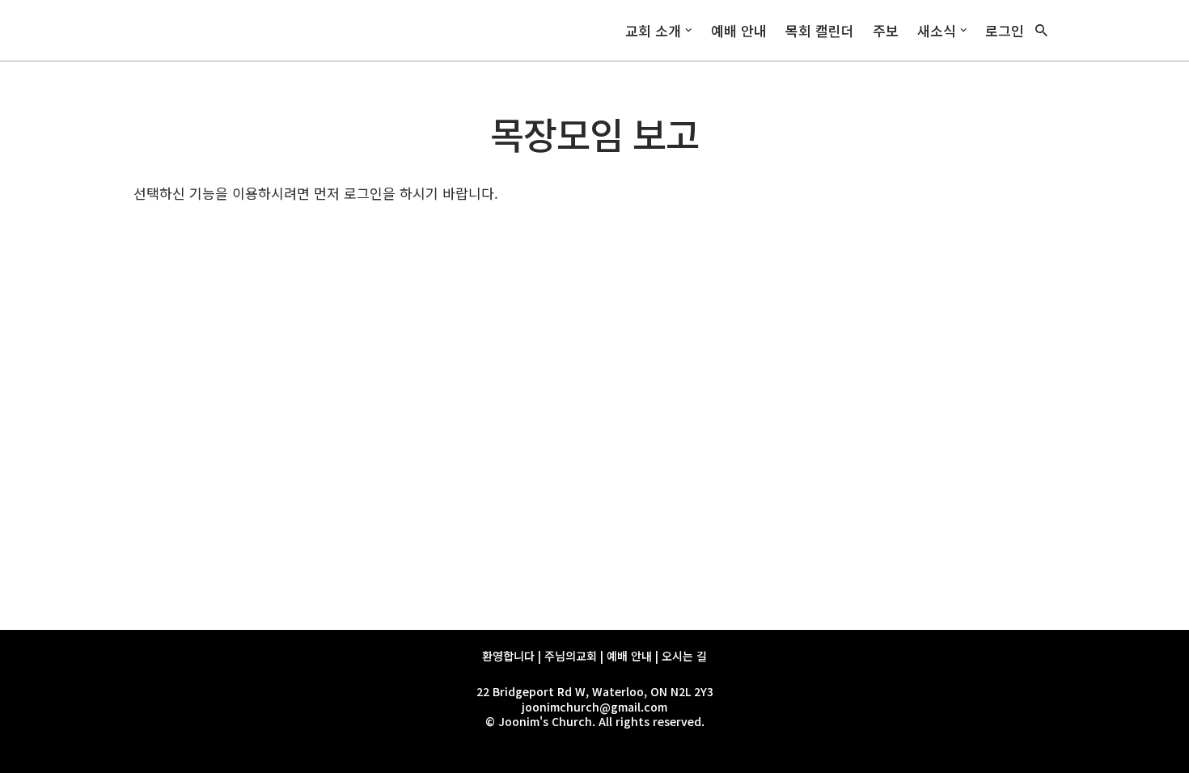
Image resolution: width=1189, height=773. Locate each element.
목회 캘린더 (819, 30)
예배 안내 (739, 30)
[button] (688, 30)
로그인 (1004, 30)
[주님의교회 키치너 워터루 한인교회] (198, 30)
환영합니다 (508, 656)
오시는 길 (684, 656)
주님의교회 (570, 656)
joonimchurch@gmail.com (594, 707)
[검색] (1041, 30)
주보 (886, 30)
